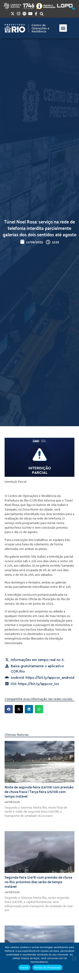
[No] (74, 958)
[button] (63, 28)
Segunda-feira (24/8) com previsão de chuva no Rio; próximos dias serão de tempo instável (38, 881)
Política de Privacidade (47, 967)
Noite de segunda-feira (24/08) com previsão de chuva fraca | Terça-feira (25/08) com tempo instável (39, 791)
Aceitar (24, 967)
